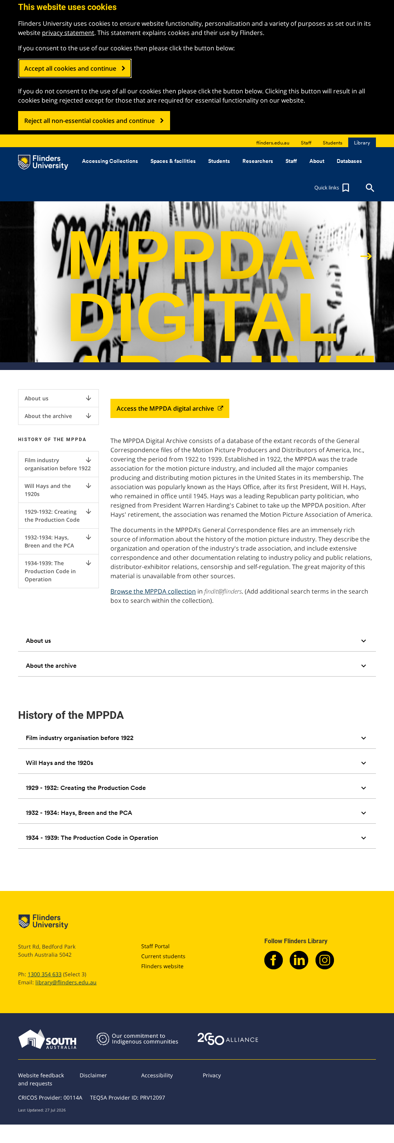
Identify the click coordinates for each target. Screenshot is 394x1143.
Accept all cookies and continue (70, 68)
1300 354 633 (45, 974)
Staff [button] (291, 161)
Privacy (212, 1075)
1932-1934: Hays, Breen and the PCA (58, 541)
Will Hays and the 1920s (58, 490)
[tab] (197, 640)
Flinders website (162, 966)
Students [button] (219, 161)
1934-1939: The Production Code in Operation (58, 571)
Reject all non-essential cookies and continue (89, 120)
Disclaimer (93, 1075)
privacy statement (68, 32)
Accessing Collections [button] (110, 161)
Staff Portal (155, 946)
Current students (163, 956)
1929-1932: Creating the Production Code (58, 515)
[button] (332, 187)
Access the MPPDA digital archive (165, 408)
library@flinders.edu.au (66, 982)
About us (58, 398)
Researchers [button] (257, 161)
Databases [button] (349, 161)
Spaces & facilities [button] (173, 161)
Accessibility (157, 1075)
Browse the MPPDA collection (153, 591)
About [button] (316, 161)
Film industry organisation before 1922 (58, 464)
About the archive (58, 416)
